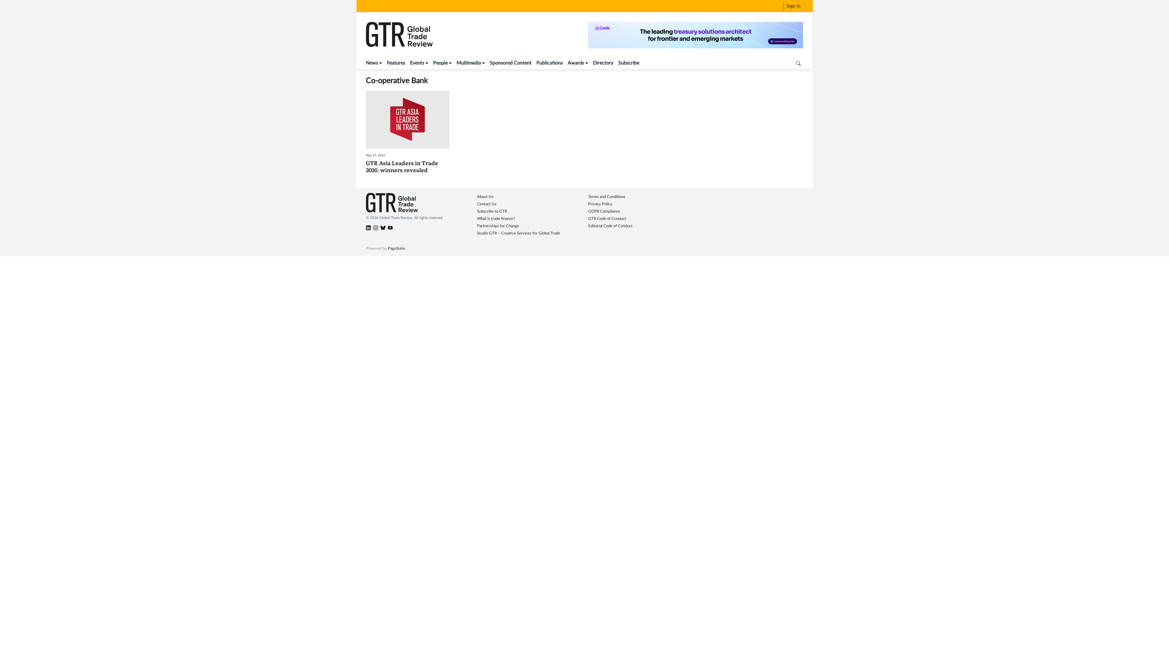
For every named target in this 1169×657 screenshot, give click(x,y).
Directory (603, 63)
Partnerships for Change (498, 226)
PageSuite (396, 249)
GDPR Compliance (604, 212)
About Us (485, 197)
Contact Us (487, 204)
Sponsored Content (511, 63)
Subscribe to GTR (492, 212)
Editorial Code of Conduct (610, 226)
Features (396, 63)
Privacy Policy (600, 204)
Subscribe (628, 63)
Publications (549, 63)
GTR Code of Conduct (607, 219)
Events (417, 63)
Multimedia (469, 63)
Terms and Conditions (606, 197)
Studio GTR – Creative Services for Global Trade (518, 233)
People (440, 63)
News (372, 63)
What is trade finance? (496, 219)
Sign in (793, 6)
